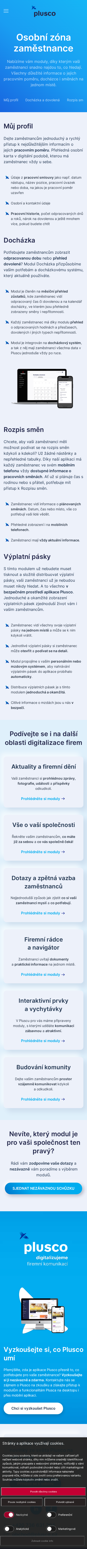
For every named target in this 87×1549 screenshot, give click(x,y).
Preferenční (65, 1514)
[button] (6, 11)
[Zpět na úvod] (43, 11)
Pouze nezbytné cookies (22, 1502)
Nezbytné (22, 1514)
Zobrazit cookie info (42, 1541)
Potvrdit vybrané (65, 1502)
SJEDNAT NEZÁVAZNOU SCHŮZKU (43, 1188)
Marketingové (66, 1529)
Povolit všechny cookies (43, 1491)
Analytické (22, 1529)
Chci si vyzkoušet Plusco (33, 1408)
